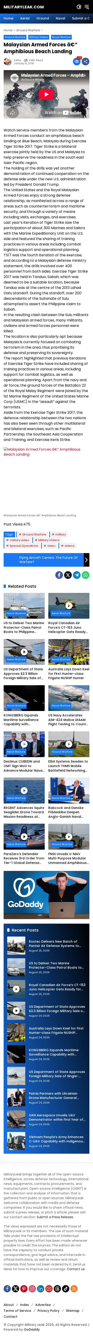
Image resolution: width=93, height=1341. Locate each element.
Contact (10, 1316)
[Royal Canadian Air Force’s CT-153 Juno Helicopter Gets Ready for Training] (68, 606)
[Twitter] (68, 575)
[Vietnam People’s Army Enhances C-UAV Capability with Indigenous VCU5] (16, 1141)
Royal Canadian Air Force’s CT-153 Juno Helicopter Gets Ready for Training (67, 627)
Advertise (43, 1305)
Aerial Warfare (61, 613)
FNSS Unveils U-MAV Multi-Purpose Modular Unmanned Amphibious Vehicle (67, 858)
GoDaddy (32, 1329)
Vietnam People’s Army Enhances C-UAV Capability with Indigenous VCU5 (57, 1139)
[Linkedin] (40, 1288)
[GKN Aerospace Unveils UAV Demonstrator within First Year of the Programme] (16, 1119)
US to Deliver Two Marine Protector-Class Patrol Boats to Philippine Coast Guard (24, 627)
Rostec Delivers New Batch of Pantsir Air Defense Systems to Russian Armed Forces (54, 943)
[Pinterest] (24, 1288)
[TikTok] (65, 1288)
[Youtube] (49, 1288)
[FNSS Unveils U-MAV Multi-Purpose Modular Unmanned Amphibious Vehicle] (68, 836)
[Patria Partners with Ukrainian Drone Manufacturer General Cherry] (16, 1098)
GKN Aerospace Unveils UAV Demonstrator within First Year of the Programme (56, 1117)
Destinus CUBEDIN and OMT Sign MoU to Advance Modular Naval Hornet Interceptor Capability (23, 766)
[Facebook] (59, 575)
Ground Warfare (15, 37)
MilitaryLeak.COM (24, 7)
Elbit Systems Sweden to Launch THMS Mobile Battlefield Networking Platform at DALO (68, 766)
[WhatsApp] (85, 575)
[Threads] (57, 1288)
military (60, 534)
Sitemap (72, 1310)
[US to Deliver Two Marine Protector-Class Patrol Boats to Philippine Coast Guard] (24, 606)
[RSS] (74, 1288)
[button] (79, 7)
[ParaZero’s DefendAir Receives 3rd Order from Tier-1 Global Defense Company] (24, 836)
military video (19, 540)
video (51, 546)
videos (69, 546)
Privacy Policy (48, 1310)
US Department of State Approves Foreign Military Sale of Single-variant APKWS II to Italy (57, 1074)
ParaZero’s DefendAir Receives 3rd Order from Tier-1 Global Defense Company (24, 858)
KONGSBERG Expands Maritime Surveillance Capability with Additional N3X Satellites (24, 720)
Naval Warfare (61, 37)
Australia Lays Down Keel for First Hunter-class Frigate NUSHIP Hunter (68, 673)
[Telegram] (77, 575)
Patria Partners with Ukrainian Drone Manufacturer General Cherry (53, 1095)
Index (24, 1305)
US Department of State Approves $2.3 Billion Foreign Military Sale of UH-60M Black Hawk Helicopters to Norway (23, 673)
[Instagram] (32, 1288)
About (9, 1305)
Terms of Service (17, 1310)
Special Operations (24, 546)
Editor (17, 60)
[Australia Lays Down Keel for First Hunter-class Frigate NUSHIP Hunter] (68, 652)
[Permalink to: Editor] (9, 61)
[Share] (85, 61)
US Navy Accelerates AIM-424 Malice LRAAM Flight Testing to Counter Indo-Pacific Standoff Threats (68, 720)
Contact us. (76, 1269)
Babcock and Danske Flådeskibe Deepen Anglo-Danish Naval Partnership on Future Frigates (66, 812)
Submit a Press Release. (55, 1217)
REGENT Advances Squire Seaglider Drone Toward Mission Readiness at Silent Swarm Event (24, 812)
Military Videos (38, 37)
